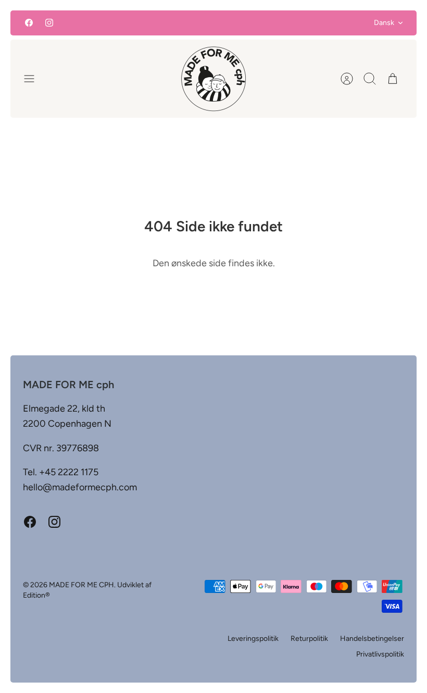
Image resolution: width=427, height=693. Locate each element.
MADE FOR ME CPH (81, 584)
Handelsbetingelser (372, 638)
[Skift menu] (34, 78)
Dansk (384, 22)
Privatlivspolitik (380, 654)
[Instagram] (49, 22)
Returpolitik (309, 638)
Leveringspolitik (253, 638)
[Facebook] (29, 22)
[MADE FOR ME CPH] (213, 79)
